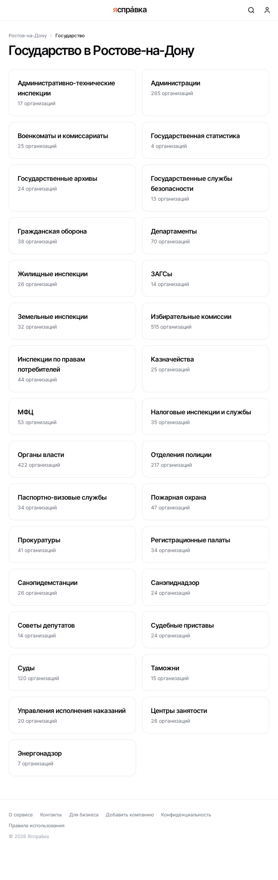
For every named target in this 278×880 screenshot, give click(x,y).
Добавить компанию (130, 814)
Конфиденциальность (186, 814)
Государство (70, 35)
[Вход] (267, 10)
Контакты (51, 814)
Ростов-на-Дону (28, 35)
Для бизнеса (83, 814)
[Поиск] (251, 10)
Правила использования (36, 825)
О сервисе (21, 814)
